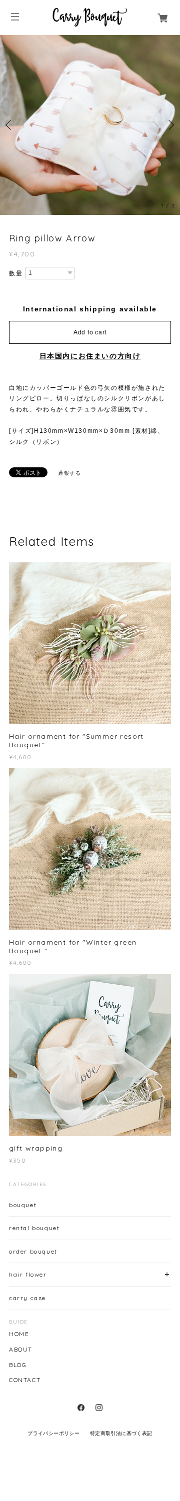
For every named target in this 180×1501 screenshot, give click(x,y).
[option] (90, 125)
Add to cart (90, 332)
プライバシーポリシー (54, 1433)
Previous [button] (10, 125)
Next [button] (170, 125)
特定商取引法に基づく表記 (121, 1433)
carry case (27, 1298)
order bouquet (33, 1251)
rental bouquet (34, 1228)
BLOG (17, 1365)
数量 (15, 273)
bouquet (22, 1205)
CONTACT (24, 1380)
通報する (69, 473)
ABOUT (20, 1349)
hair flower (28, 1274)
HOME (19, 1334)
